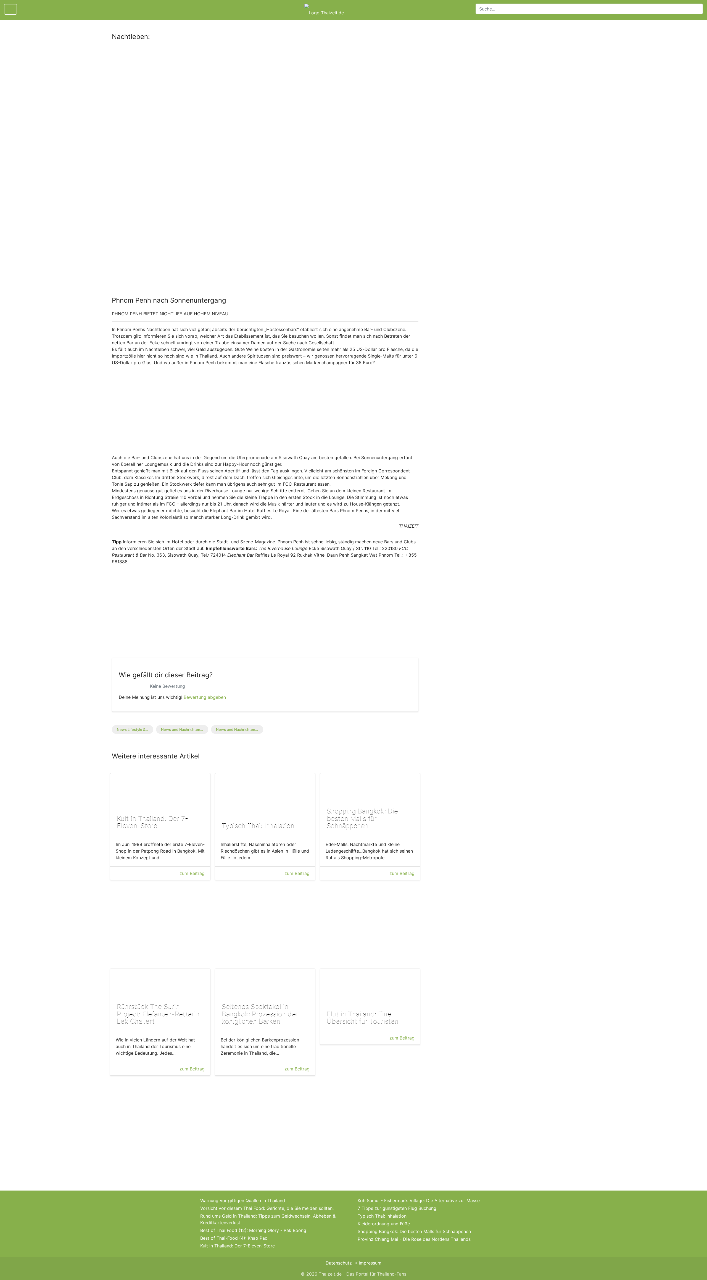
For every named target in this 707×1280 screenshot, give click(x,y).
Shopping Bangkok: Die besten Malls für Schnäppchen (414, 1231)
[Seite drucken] (25, 9)
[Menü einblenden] (10, 9)
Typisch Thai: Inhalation (382, 1216)
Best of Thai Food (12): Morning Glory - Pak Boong (253, 1230)
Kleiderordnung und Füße (384, 1223)
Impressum (370, 1263)
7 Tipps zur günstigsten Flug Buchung (397, 1208)
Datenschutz (339, 1263)
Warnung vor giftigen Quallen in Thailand (242, 1200)
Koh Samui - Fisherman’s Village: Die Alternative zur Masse (419, 1200)
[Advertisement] (265, 86)
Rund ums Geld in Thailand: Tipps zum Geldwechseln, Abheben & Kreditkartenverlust (268, 1219)
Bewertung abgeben (205, 697)
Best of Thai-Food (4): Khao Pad (234, 1238)
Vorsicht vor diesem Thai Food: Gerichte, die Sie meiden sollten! (267, 1208)
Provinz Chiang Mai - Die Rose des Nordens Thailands (414, 1239)
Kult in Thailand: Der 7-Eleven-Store (237, 1246)
